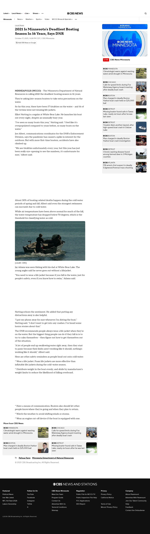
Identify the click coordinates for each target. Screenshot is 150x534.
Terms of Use (106, 504)
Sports (38, 19)
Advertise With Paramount (135, 497)
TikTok (29, 504)
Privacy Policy (106, 494)
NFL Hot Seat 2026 (10, 501)
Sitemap (55, 510)
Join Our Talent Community (136, 501)
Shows (36, 13)
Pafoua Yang (24, 458)
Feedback (129, 507)
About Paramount (132, 494)
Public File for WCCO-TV (85, 494)
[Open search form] (146, 13)
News (19, 19)
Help (127, 504)
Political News (8, 494)
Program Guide (57, 497)
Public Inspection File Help (86, 497)
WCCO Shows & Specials (61, 19)
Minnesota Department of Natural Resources (53, 458)
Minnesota (7, 19)
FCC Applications (83, 501)
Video (47, 19)
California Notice (107, 497)
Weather (29, 19)
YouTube (30, 494)
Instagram (31, 501)
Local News (16, 13)
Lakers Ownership (9, 504)
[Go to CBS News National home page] (75, 13)
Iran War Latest (8, 497)
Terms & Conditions (59, 507)
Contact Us (56, 501)
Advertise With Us (58, 504)
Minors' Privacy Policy (109, 507)
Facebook (31, 497)
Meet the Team (57, 494)
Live (27, 13)
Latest (6, 13)
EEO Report (80, 504)
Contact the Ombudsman (135, 510)
